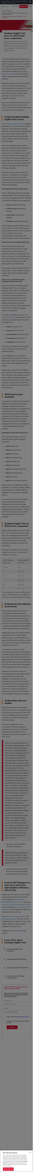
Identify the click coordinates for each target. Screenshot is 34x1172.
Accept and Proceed (8, 1169)
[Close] (30, 1152)
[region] (16, 1161)
